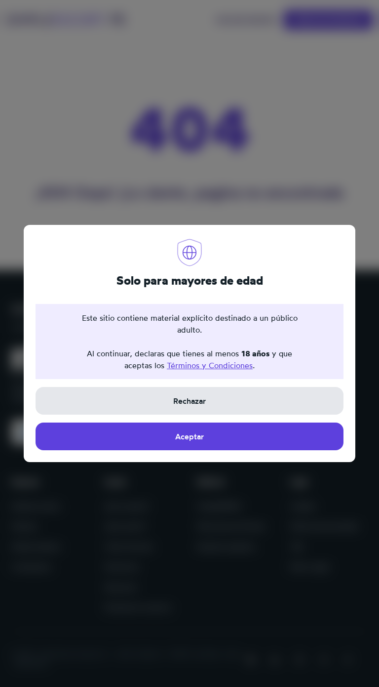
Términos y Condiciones (210, 365)
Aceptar (189, 436)
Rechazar (189, 401)
